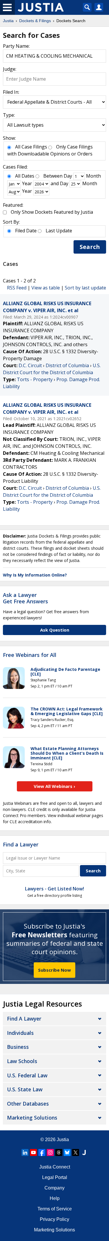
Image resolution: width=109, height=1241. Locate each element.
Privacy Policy (54, 1219)
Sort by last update (85, 287)
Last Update (59, 230)
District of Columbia (67, 365)
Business (18, 1046)
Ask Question (54, 630)
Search (90, 247)
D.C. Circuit (30, 365)
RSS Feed (16, 287)
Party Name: (16, 46)
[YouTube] (33, 1152)
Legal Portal (54, 1177)
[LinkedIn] (25, 1152)
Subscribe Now (54, 970)
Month (93, 176)
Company (54, 1187)
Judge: (9, 69)
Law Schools (22, 1061)
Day (68, 176)
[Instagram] (50, 1152)
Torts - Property (35, 379)
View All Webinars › (54, 786)
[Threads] (58, 1152)
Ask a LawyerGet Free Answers (25, 598)
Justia (63, 1139)
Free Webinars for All (29, 655)
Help (55, 1198)
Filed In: (11, 92)
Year (27, 183)
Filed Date (26, 230)
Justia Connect (54, 1166)
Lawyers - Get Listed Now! (54, 888)
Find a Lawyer (20, 844)
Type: (9, 115)
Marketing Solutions (32, 1117)
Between (52, 176)
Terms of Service (54, 1208)
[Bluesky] (67, 1152)
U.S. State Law (24, 1089)
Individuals (20, 1032)
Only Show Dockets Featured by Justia (52, 212)
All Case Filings (31, 147)
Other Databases (28, 1103)
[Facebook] (41, 1152)
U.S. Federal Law (27, 1075)
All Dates (24, 176)
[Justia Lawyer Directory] (84, 1152)
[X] (75, 1152)
